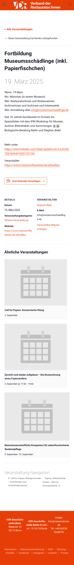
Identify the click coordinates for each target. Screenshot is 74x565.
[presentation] (36, 282)
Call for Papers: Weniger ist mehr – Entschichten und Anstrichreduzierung (24, 482)
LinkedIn (52, 553)
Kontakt (10, 553)
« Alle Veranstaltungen (18, 29)
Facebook (23, 553)
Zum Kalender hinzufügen (26, 181)
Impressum (10, 549)
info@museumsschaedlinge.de (49, 110)
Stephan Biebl (44, 205)
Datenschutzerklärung (32, 549)
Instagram (38, 553)
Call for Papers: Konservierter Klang (24, 310)
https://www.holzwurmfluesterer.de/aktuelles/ (32, 165)
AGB (50, 549)
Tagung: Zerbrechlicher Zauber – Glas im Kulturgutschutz (54, 482)
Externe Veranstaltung (16, 220)
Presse (64, 553)
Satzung (61, 549)
